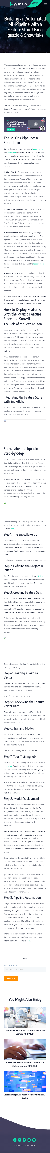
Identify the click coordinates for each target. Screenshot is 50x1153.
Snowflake (11, 152)
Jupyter (9, 766)
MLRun (40, 576)
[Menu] (45, 4)
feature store (37, 149)
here (12, 528)
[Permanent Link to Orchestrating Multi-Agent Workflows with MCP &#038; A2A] (25, 1085)
